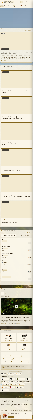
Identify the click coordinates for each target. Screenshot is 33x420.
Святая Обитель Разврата (7, 253)
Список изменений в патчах (8, 275)
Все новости (27, 30)
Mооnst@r (4, 279)
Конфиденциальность (16, 410)
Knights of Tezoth (6, 246)
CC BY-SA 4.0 (23, 403)
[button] (22, 2)
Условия (7, 410)
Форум (29, 232)
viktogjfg (7, 368)
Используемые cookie (27, 410)
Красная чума (5, 239)
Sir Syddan (4, 243)
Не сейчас (17, 417)
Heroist (3, 250)
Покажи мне (11, 417)
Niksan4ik (4, 323)
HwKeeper (4, 271)
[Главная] (7, 2)
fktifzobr (3, 264)
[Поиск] (26, 2)
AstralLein (4, 257)
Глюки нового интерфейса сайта (9, 268)
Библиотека (5, 353)
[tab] (8, 235)
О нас (2, 410)
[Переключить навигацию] (30, 2)
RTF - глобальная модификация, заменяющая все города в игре (16, 260)
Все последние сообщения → (24, 282)
